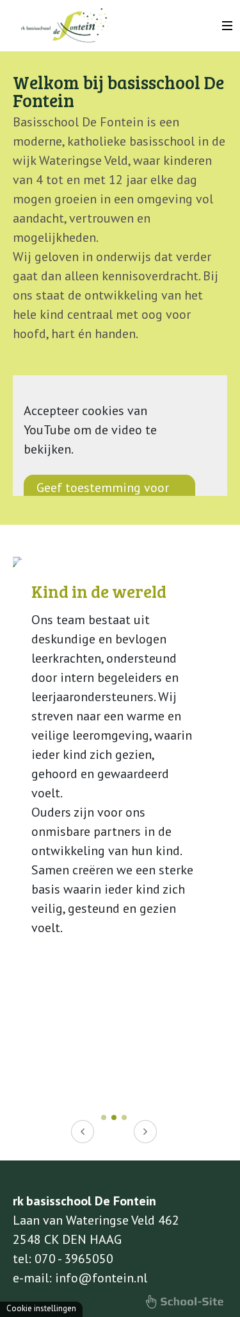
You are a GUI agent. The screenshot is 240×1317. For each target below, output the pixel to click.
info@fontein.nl (101, 1278)
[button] (103, 1117)
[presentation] (82, 1131)
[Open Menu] (227, 26)
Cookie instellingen (41, 1308)
